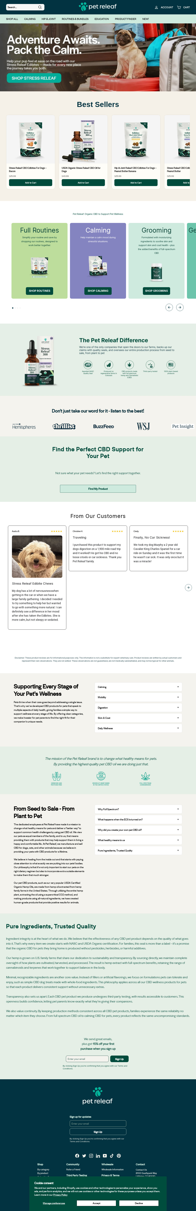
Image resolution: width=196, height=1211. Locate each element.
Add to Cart (30, 182)
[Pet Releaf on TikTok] (112, 1156)
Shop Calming (98, 290)
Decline (139, 1203)
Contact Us (141, 1169)
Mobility (102, 697)
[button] (12, 308)
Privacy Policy (60, 1194)
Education (102, 19)
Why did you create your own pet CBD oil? (120, 830)
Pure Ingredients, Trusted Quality (115, 850)
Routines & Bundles (75, 19)
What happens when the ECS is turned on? (120, 819)
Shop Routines (39, 290)
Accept (96, 1203)
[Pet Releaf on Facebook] (77, 1156)
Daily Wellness (105, 728)
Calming (30, 19)
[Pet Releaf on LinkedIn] (98, 1156)
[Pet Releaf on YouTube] (105, 1156)
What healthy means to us (111, 840)
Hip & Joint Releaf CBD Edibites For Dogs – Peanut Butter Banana (135, 169)
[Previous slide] (169, 308)
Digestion (103, 707)
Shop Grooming (156, 290)
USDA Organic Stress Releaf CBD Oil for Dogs (81, 169)
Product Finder (125, 19)
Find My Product (98, 489)
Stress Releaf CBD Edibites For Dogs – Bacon (28, 169)
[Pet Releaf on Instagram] (91, 1156)
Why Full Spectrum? (108, 809)
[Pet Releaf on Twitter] (84, 1156)
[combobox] (25, 7)
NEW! (145, 19)
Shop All (12, 19)
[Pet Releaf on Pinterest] (119, 1156)
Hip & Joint (49, 19)
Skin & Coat (104, 718)
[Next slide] (180, 308)
